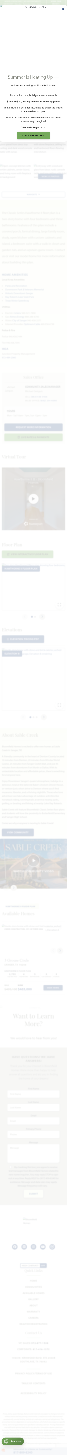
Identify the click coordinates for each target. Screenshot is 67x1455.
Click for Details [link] (33, 135)
